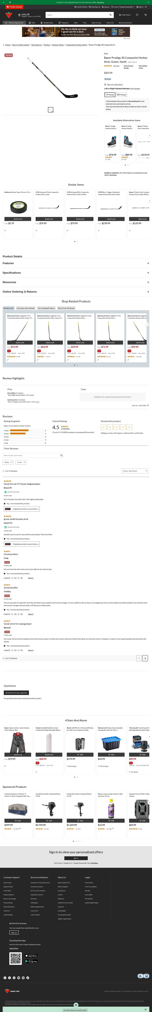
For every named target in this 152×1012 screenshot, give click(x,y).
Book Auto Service (125, 23)
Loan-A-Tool (34, 911)
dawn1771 (8, 523)
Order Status (126, 15)
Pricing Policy (89, 899)
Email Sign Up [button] (95, 7)
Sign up (14, 933)
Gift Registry (34, 903)
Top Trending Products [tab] (46, 308)
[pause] (10, 2)
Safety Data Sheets (9, 907)
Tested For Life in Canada (65, 903)
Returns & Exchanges (10, 899)
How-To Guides (35, 915)
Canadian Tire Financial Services (40, 882)
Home (7, 45)
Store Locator (8, 882)
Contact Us (7, 911)
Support (107, 7)
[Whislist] (137, 15)
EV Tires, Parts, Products (38, 891)
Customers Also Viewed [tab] (26, 308)
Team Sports (36, 45)
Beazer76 (8, 488)
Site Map (87, 891)
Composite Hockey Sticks (76, 45)
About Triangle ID (63, 887)
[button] (110, 15)
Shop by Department (16, 23)
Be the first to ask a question (16, 693)
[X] (9, 977)
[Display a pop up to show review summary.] (20, 829)
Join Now (94, 863)
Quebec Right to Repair (92, 903)
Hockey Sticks (58, 45)
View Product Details (128, 67)
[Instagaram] (14, 977)
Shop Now (100, 2)
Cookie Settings (8, 915)
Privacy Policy (89, 882)
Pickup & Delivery (9, 895)
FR (146, 7)
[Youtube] (18, 977)
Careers (60, 895)
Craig (6, 558)
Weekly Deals (48, 23)
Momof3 (7, 628)
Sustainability (62, 911)
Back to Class (96, 23)
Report (30, 578)
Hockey (47, 45)
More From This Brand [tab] (66, 308)
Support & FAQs (8, 887)
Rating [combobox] (7, 462)
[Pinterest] (23, 977)
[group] (19, 350)
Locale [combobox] (19, 462)
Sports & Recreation (20, 45)
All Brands (61, 899)
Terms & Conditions (91, 887)
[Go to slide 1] (50, 109)
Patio (76, 23)
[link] (112, 66)
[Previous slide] (4, 2)
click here (113, 175)
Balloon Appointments (37, 907)
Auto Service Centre (37, 887)
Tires (85, 23)
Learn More (13, 948)
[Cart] (145, 15)
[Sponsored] (76, 32)
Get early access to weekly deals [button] (75, 1010)
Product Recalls (8, 903)
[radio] (110, 95)
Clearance (65, 23)
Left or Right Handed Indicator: (117, 89)
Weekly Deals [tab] (9, 308)
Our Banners (62, 891)
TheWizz (7, 592)
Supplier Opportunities (64, 919)
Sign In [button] (76, 858)
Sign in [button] (141, 7)
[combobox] (137, 471)
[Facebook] (5, 977)
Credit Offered (82, 7)
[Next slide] (148, 2)
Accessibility (89, 895)
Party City (110, 23)
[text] (111, 159)
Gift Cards (34, 899)
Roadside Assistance (37, 895)
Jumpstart (61, 907)
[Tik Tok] (27, 977)
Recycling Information (64, 915)
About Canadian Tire (64, 882)
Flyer (33, 23)
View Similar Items (143, 67)
